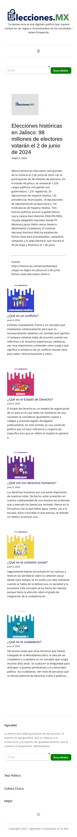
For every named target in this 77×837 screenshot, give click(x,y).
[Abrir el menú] (38, 51)
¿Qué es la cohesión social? (27, 562)
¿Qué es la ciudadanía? (24, 642)
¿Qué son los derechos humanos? (31, 483)
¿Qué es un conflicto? (22, 316)
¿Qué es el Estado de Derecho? (30, 399)
